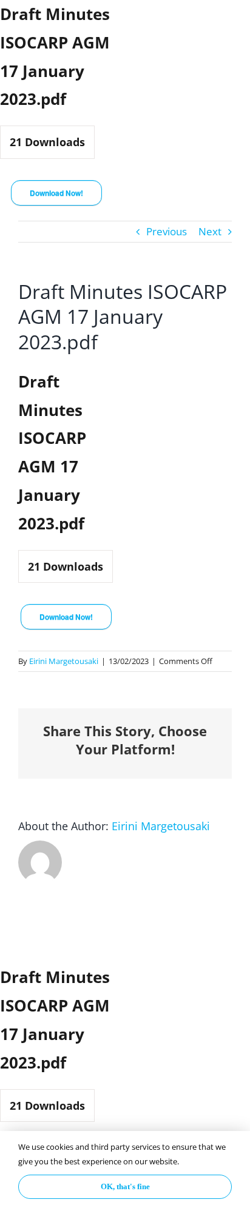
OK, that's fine (125, 1186)
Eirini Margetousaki (63, 661)
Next (209, 231)
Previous (166, 231)
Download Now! (56, 192)
